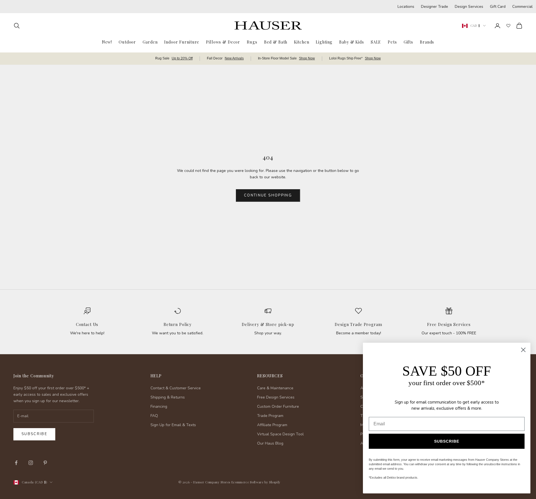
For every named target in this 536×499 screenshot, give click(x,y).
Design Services (469, 6)
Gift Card (498, 6)
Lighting (324, 42)
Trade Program (270, 415)
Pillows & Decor (223, 42)
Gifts (408, 42)
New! (107, 42)
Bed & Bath (276, 42)
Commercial (522, 6)
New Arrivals (234, 58)
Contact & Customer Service (175, 388)
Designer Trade (434, 6)
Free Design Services (449, 324)
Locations (406, 6)
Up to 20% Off (182, 58)
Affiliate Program (272, 425)
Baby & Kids (351, 42)
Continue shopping (268, 195)
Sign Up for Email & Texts (173, 425)
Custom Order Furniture (278, 406)
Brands (427, 42)
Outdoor (127, 42)
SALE (376, 42)
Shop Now (307, 58)
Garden (150, 42)
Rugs (252, 42)
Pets (392, 42)
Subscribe (34, 433)
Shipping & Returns (167, 397)
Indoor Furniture (181, 42)
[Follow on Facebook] (16, 463)
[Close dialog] (523, 350)
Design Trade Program (358, 324)
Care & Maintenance (275, 388)
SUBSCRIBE (446, 441)
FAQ (154, 415)
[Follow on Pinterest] (45, 463)
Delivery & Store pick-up (268, 324)
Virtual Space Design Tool (280, 434)
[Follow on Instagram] (31, 463)
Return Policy (178, 324)
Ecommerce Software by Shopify (256, 482)
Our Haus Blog (270, 443)
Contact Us (87, 324)
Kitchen (301, 42)
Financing (158, 406)
